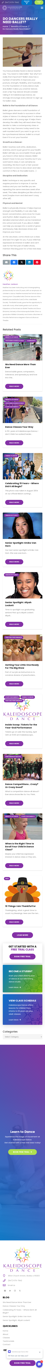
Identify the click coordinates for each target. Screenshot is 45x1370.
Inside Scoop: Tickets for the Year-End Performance (21, 726)
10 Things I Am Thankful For (20, 906)
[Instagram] (15, 1291)
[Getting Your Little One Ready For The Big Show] (22, 648)
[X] (20, 1291)
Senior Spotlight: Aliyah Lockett (16, 1320)
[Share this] (14, 262)
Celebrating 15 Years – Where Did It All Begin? (22, 485)
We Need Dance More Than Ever (17, 1302)
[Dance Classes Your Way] (22, 410)
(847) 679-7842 (15, 1280)
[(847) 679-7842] (5, 1280)
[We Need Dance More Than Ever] (22, 347)
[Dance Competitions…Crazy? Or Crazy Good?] (22, 767)
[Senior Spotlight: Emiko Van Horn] (22, 526)
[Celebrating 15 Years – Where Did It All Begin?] (22, 466)
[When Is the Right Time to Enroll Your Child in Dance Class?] (22, 826)
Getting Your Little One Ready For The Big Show (22, 666)
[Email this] (6, 262)
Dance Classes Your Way (19, 426)
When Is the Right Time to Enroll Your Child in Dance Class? (19, 846)
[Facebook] (5, 1291)
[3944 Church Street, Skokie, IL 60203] (5, 1275)
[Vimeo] (10, 1291)
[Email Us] (5, 1285)
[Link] (22, 978)
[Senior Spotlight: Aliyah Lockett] (22, 585)
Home (5, 1331)
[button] (42, 8)
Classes (6, 1337)
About (5, 1334)
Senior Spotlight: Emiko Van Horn (17, 1316)
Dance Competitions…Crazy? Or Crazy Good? (21, 786)
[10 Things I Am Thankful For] (22, 889)
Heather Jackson (10, 284)
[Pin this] (37, 262)
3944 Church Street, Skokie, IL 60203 (24, 1275)
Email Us (11, 1285)
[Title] (12, 8)
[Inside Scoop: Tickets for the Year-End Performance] (22, 707)
